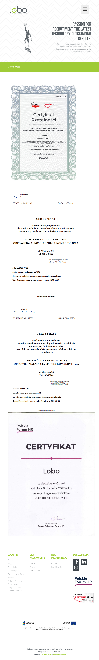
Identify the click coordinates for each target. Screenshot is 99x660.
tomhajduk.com (47, 654)
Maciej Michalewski (59, 654)
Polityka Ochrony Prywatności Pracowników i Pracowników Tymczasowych (49, 649)
